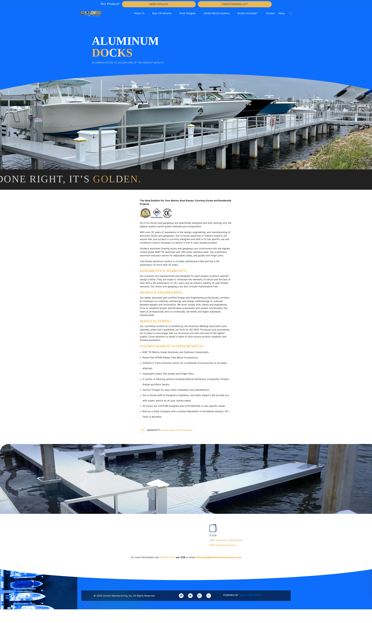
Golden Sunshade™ (247, 13)
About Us (139, 13)
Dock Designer (187, 13)
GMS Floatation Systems (223, 545)
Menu (282, 13)
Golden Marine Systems (217, 13)
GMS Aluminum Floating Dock (226, 540)
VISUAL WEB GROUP (250, 595)
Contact (270, 13)
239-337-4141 (167, 557)
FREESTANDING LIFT (235, 4)
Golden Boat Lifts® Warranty (170, 430)
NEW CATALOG (159, 4)
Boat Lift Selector (162, 13)
